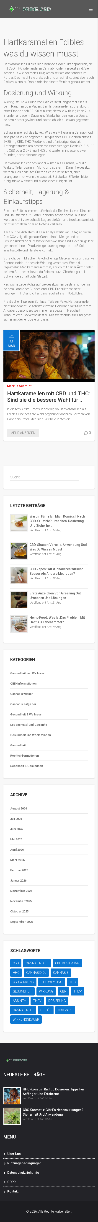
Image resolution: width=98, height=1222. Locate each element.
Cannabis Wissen (21, 694)
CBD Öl (45, 1010)
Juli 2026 (16, 818)
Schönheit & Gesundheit (26, 766)
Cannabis (61, 972)
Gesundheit (18, 745)
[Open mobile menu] (91, 9)
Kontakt (12, 1191)
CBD (16, 963)
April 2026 (17, 849)
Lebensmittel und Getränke (28, 724)
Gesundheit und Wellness (27, 673)
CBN (63, 991)
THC (72, 982)
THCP (77, 991)
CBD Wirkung (23, 982)
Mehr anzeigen (22, 433)
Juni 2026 (16, 829)
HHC (16, 972)
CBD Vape (65, 1010)
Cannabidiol (36, 972)
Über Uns (14, 1154)
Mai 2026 (16, 839)
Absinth (19, 1001)
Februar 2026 (19, 870)
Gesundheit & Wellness (25, 714)
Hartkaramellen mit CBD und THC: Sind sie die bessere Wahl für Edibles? (48, 396)
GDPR (11, 1182)
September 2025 (21, 921)
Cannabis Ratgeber (23, 704)
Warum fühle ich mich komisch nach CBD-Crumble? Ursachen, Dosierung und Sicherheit (57, 521)
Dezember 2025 (21, 891)
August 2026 (18, 808)
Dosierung (57, 1001)
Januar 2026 (18, 880)
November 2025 (21, 901)
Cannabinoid (23, 1010)
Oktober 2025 (19, 911)
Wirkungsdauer (26, 1019)
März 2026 (17, 860)
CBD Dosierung (67, 963)
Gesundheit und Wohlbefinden (30, 735)
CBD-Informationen (23, 683)
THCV (37, 1001)
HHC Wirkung (51, 982)
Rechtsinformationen (24, 755)
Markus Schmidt (19, 386)
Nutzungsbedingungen (24, 1163)
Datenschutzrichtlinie (23, 1172)
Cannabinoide (37, 963)
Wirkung (46, 991)
